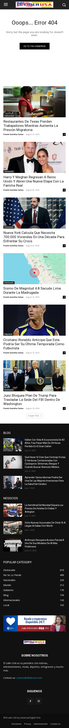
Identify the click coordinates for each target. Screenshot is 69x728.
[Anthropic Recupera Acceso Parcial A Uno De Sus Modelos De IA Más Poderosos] (12, 545)
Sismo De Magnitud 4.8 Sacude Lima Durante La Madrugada (32, 290)
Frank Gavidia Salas (13, 134)
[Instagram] (38, 701)
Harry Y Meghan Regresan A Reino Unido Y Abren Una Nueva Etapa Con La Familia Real (33, 181)
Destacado (9, 171)
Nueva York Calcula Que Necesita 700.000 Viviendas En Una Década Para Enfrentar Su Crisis (33, 237)
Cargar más (33, 415)
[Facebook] (30, 701)
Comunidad (9, 116)
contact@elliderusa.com (29, 677)
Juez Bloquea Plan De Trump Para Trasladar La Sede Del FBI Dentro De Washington (31, 399)
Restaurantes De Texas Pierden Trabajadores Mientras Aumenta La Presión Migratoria (30, 125)
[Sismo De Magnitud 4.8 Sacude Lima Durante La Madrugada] (34, 268)
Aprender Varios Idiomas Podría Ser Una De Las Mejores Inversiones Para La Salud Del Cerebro (44, 480)
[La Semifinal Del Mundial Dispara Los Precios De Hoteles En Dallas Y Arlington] (12, 510)
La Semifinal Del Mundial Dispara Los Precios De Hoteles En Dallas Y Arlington (44, 508)
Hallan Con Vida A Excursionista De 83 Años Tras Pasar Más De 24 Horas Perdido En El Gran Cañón (44, 443)
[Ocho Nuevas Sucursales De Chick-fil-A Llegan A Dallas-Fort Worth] (12, 527)
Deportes (8, 334)
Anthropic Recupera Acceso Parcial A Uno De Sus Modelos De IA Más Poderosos (44, 543)
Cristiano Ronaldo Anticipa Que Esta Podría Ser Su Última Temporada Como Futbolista (33, 344)
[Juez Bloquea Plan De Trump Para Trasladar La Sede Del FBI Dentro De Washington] (34, 375)
